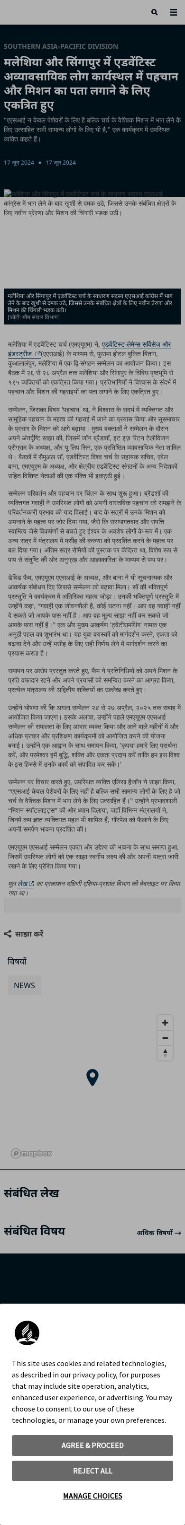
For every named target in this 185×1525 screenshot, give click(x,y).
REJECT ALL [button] (92, 1470)
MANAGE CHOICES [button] (92, 1495)
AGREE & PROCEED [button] (93, 1445)
